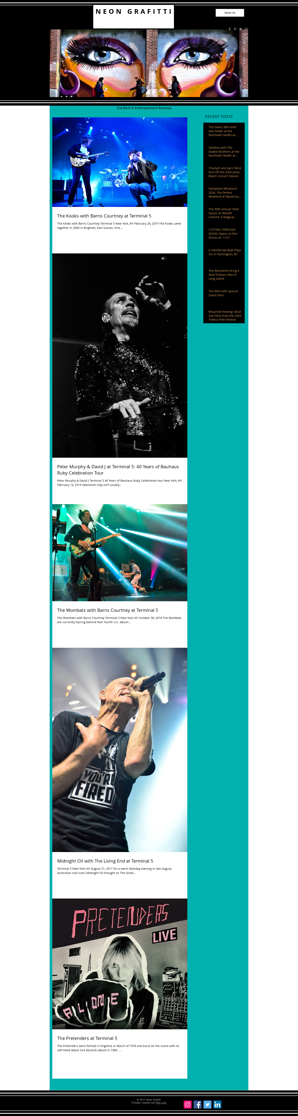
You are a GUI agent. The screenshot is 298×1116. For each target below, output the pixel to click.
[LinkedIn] (217, 1104)
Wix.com (161, 1102)
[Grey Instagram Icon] (246, 29)
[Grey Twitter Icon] (240, 29)
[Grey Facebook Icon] (230, 29)
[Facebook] (198, 1104)
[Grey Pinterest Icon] (235, 29)
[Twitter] (207, 1104)
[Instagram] (188, 1104)
